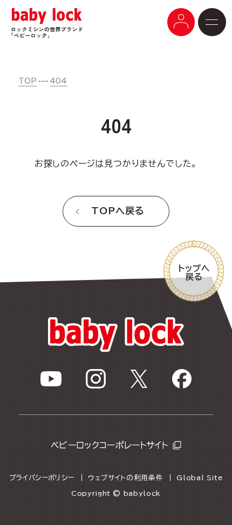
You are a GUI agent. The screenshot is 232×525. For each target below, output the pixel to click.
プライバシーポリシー (41, 477)
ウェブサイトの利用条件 (125, 477)
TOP (27, 81)
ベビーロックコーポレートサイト (109, 445)
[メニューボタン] (181, 22)
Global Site (199, 477)
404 (58, 81)
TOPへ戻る (117, 210)
